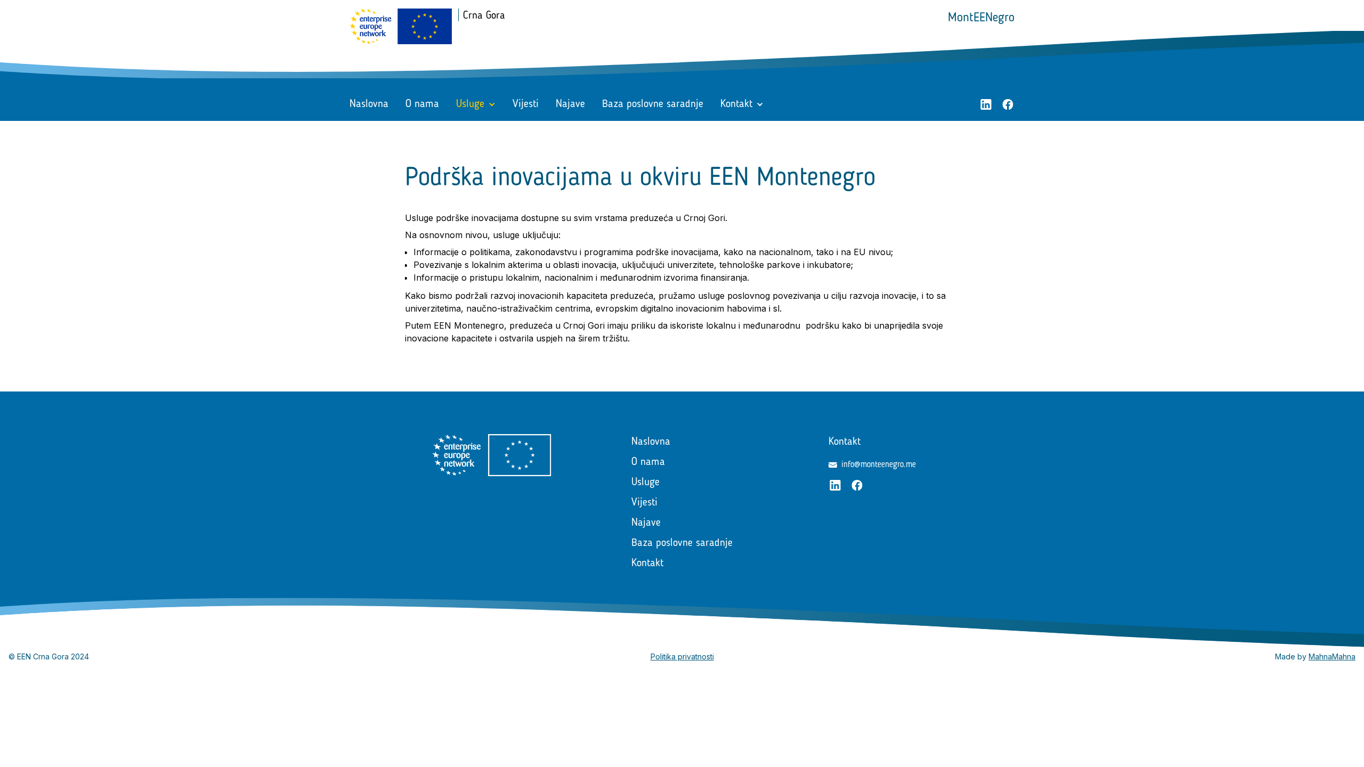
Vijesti (526, 104)
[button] (476, 104)
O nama (422, 104)
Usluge (645, 482)
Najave (570, 104)
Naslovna (369, 104)
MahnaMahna (1332, 656)
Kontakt (647, 563)
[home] (401, 26)
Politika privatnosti (682, 656)
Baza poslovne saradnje (652, 104)
